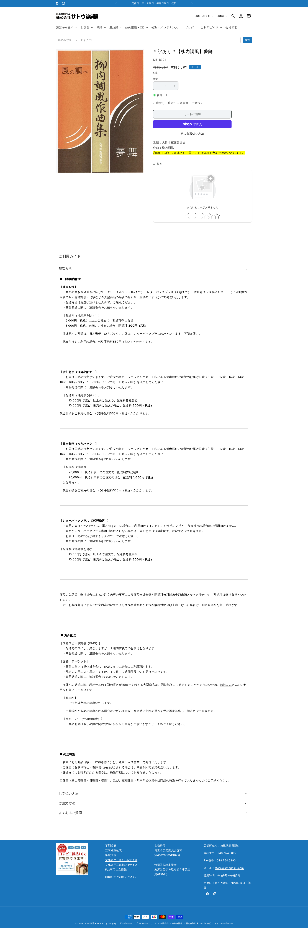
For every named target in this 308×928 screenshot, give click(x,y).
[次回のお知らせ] (192, 3)
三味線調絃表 (113, 850)
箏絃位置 (110, 855)
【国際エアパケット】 (74, 661)
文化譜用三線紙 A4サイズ (121, 864)
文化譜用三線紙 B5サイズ (121, 860)
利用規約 (164, 923)
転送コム (226, 684)
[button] (66, 27)
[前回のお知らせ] (116, 3)
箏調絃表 (110, 845)
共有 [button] (159, 163)
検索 (247, 39)
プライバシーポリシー (146, 923)
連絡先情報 (177, 923)
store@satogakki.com (229, 868)
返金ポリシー (126, 923)
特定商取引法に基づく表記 (198, 923)
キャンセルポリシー (224, 923)
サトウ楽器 (89, 923)
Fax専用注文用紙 (116, 869)
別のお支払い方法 (192, 133)
